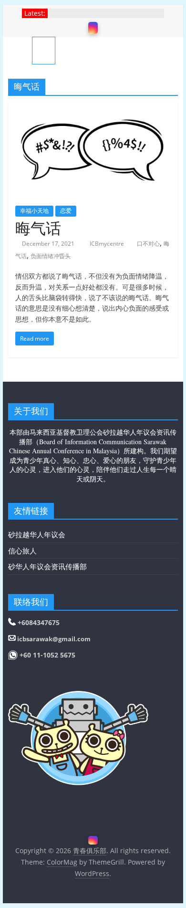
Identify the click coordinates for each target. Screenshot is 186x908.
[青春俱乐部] (20, 50)
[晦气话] (93, 109)
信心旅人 (22, 550)
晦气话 (38, 228)
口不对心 (148, 244)
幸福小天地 (34, 211)
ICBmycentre (107, 244)
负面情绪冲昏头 (51, 256)
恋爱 (66, 211)
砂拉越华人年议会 (36, 534)
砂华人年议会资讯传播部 (47, 566)
